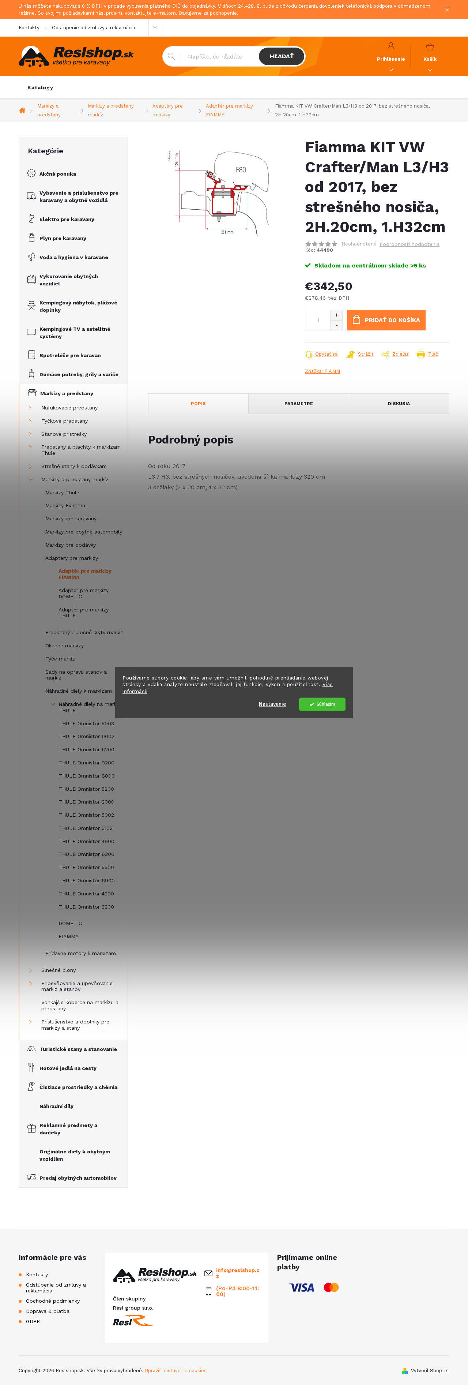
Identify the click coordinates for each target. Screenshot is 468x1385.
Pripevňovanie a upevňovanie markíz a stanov (77, 986)
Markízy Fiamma (65, 505)
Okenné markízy (64, 645)
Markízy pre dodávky (70, 545)
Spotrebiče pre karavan (70, 355)
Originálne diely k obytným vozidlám (74, 1155)
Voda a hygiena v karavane (73, 257)
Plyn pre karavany (62, 238)
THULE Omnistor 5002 (86, 815)
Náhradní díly (56, 1106)
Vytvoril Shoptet (430, 1370)
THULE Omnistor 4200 (86, 893)
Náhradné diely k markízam (78, 691)
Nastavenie (272, 704)
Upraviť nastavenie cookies (176, 1370)
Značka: (322, 371)
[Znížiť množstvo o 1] (336, 325)
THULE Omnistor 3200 (86, 907)
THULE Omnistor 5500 (86, 867)
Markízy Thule (62, 492)
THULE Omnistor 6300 (86, 854)
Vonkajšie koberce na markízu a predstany (79, 1005)
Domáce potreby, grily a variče (78, 374)
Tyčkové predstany (64, 421)
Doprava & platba (47, 1311)
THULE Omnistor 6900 (86, 880)
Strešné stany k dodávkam (74, 466)
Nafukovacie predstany (69, 408)
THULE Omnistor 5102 (85, 828)
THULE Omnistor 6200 (86, 749)
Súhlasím (326, 704)
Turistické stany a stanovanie (78, 1049)
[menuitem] (40, 87)
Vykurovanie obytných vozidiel (68, 280)
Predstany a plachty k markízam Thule (81, 450)
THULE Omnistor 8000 (86, 776)
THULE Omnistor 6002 (86, 736)
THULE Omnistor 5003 (86, 723)
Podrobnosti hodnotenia (409, 244)
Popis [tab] (198, 403)
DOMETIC (70, 923)
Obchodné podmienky (53, 1301)
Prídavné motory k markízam (80, 953)
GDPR (33, 1321)
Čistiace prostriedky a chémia (78, 1087)
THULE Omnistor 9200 (86, 763)
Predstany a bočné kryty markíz (84, 632)
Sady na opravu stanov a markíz (76, 675)
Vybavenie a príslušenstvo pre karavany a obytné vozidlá (78, 196)
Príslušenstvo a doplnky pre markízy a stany (75, 1025)
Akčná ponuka (57, 174)
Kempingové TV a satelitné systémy (74, 332)
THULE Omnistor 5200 (86, 789)
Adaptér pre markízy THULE (83, 613)
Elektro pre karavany (66, 219)
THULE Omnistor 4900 (86, 841)
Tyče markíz (60, 659)
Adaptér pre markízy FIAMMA (85, 574)
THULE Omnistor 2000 (86, 802)
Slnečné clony (58, 970)
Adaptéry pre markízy (71, 558)
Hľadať (282, 56)
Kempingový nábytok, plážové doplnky (78, 306)
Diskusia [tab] (399, 403)
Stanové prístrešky (64, 434)
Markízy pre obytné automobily (83, 532)
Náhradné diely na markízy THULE (90, 707)
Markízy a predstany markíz (75, 479)
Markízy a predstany (66, 393)
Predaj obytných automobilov (78, 1178)
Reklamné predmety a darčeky (68, 1128)
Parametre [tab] (298, 403)
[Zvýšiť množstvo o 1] (336, 315)
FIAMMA (68, 936)
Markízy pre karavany (71, 518)
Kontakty (29, 27)
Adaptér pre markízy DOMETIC (83, 593)
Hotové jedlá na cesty (68, 1068)
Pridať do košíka (392, 320)
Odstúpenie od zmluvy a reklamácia (93, 27)
